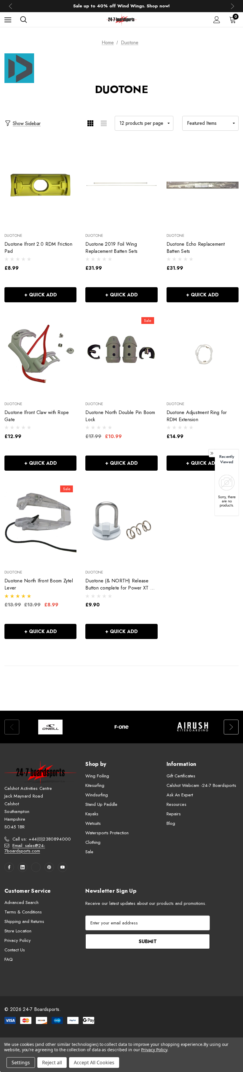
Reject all (52, 1062)
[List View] (103, 123)
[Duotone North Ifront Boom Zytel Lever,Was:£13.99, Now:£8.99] (40, 522)
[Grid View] (90, 123)
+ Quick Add (40, 294)
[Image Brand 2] (121, 727)
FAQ (8, 959)
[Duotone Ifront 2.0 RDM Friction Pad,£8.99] (40, 185)
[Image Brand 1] (50, 727)
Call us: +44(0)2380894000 (41, 839)
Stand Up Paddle (101, 804)
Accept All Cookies (94, 1062)
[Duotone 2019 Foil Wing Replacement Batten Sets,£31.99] (121, 185)
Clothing (92, 842)
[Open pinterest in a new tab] (49, 867)
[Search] (23, 19)
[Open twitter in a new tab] (36, 867)
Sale (89, 852)
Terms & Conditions (23, 912)
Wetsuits (93, 823)
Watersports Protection (107, 833)
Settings (21, 1062)
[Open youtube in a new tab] (62, 867)
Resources (176, 804)
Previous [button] (10, 6)
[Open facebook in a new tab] (9, 867)
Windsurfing (96, 795)
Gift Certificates (181, 776)
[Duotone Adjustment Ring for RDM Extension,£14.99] (203, 354)
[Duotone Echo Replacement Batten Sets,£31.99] (203, 185)
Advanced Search (21, 902)
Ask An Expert (180, 795)
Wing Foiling (97, 776)
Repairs (174, 814)
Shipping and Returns (24, 921)
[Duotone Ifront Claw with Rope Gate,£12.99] (40, 354)
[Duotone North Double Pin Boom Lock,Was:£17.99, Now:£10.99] (121, 354)
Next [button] (232, 6)
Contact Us (14, 950)
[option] (50, 727)
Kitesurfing (94, 785)
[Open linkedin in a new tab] (22, 867)
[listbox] (210, 123)
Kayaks (91, 814)
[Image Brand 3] (193, 727)
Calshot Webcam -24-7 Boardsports (201, 785)
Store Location (17, 931)
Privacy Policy (17, 940)
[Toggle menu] (7, 19)
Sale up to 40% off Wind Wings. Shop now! (121, 5)
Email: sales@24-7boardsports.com (24, 848)
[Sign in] (216, 19)
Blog (171, 823)
